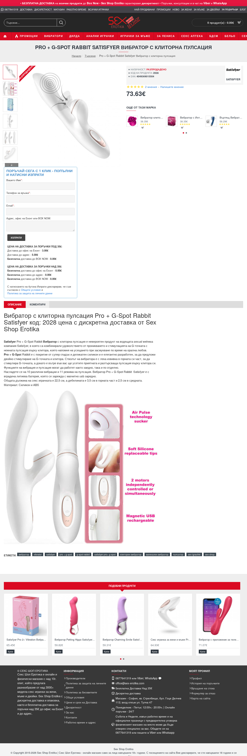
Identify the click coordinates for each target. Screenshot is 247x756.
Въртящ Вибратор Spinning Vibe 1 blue (231, 117)
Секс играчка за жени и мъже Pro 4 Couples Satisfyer (171, 639)
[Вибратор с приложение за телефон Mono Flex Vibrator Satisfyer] (218, 616)
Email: (10, 205)
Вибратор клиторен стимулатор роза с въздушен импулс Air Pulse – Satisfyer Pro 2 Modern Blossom (152, 117)
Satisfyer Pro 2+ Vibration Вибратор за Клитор (27, 639)
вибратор (24, 554)
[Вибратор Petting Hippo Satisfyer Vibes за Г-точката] (74, 616)
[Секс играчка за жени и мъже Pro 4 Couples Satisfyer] (170, 616)
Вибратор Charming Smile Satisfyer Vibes (123, 639)
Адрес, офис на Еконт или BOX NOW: (28, 218)
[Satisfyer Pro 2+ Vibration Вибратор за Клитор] (26, 616)
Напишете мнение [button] (172, 87)
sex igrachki (194, 554)
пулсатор (178, 554)
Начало (76, 56)
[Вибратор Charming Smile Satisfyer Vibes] (122, 616)
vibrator (38, 554)
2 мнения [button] (151, 87)
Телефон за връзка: (18, 193)
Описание (15, 304)
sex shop (210, 554)
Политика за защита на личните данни (29, 293)
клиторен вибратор (130, 554)
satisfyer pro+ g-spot (105, 554)
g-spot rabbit (83, 554)
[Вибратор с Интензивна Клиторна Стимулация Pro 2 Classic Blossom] (171, 121)
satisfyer (50, 554)
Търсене (90, 56)
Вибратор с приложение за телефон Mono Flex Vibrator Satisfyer (219, 639)
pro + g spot (66, 554)
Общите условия (31, 290)
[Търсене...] (61, 22)
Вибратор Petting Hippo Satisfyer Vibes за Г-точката (75, 639)
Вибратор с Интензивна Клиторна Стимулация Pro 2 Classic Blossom (192, 117)
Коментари (37, 304)
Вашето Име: (14, 180)
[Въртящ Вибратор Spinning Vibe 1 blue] (211, 121)
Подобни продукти (122, 586)
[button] (11, 68)
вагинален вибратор (157, 554)
